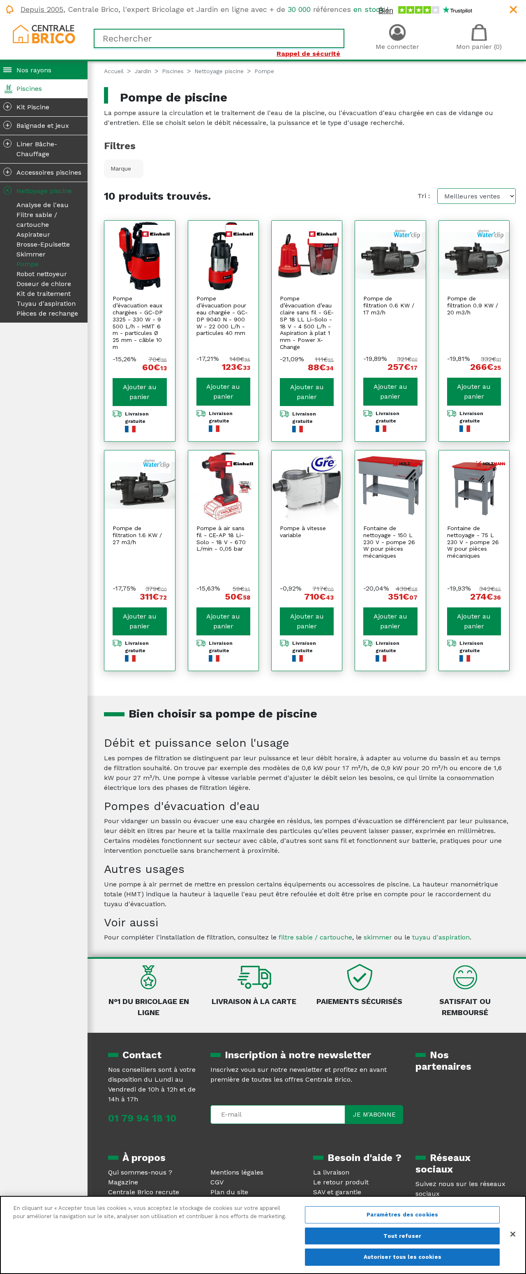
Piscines (29, 88)
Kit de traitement (43, 294)
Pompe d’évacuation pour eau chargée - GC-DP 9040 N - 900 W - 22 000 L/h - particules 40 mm (222, 315)
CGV (217, 1182)
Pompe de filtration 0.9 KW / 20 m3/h (472, 305)
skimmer (378, 937)
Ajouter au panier (140, 392)
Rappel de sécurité (308, 54)
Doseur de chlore (43, 284)
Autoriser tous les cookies (402, 1257)
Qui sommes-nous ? (140, 1172)
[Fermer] (513, 1234)
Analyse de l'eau (42, 205)
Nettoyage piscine (37, 190)
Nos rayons (33, 70)
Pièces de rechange (47, 313)
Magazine (123, 1182)
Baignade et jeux (37, 124)
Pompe (27, 264)
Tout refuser (402, 1236)
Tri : (424, 196)
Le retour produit (341, 1182)
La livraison (331, 1172)
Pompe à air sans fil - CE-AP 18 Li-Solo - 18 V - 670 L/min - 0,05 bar (221, 538)
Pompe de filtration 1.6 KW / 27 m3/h (137, 535)
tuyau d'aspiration (441, 937)
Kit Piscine (27, 106)
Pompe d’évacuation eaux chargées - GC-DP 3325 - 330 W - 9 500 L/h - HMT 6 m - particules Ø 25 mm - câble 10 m (138, 322)
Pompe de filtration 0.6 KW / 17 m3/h (388, 305)
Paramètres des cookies (402, 1215)
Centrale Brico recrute (143, 1192)
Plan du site (229, 1192)
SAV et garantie (337, 1192)
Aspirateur (33, 234)
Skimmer (31, 254)
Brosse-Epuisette (43, 244)
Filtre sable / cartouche (36, 219)
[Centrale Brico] (44, 33)
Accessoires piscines (43, 171)
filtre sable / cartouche (315, 937)
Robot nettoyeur (41, 274)
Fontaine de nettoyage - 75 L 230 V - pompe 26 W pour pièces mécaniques (473, 542)
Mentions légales (236, 1172)
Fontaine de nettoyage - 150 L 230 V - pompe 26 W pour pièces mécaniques (389, 542)
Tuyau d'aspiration (46, 303)
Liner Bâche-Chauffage (31, 148)
